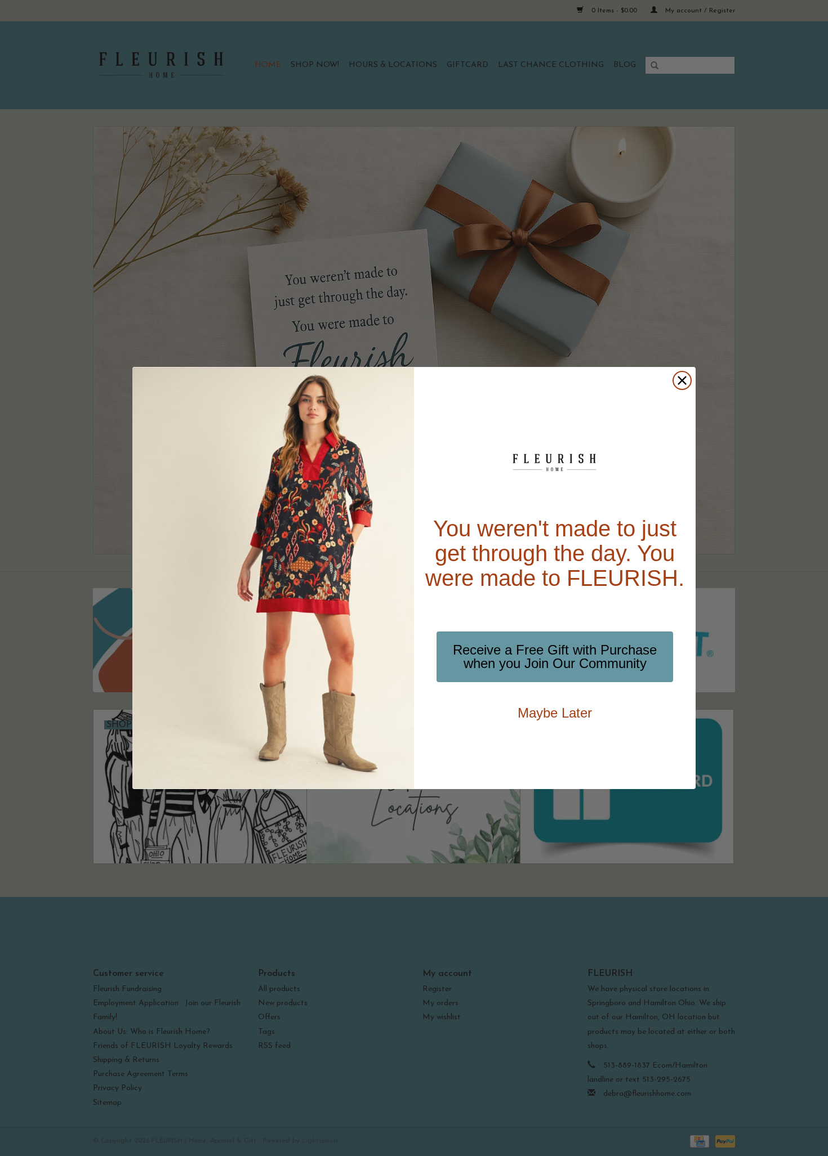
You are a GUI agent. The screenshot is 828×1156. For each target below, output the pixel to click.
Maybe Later (555, 712)
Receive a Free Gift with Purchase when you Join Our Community (555, 656)
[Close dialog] (682, 380)
